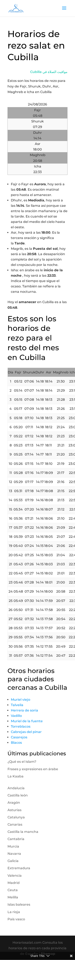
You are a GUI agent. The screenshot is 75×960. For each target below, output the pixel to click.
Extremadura (19, 868)
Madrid (14, 883)
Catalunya (16, 817)
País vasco (16, 919)
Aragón (14, 803)
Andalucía (16, 788)
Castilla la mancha (23, 832)
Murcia (13, 846)
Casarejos (19, 737)
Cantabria (16, 839)
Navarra (14, 854)
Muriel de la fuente (27, 721)
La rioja (14, 912)
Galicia (13, 861)
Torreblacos (20, 726)
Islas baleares (19, 904)
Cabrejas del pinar (26, 732)
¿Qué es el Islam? (22, 762)
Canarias (15, 824)
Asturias (14, 810)
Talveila (17, 705)
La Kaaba (16, 776)
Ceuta (13, 890)
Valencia (15, 876)
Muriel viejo (20, 700)
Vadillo (16, 716)
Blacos (16, 743)
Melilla (13, 897)
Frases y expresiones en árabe (33, 769)
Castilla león (18, 795)
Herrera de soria (24, 710)
